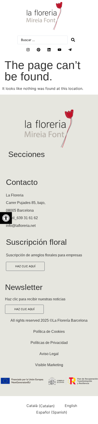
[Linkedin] (49, 49)
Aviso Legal (49, 354)
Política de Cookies (49, 331)
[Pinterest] (38, 49)
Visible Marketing (49, 365)
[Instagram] (28, 49)
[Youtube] (59, 49)
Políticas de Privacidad (49, 343)
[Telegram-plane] (70, 49)
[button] (6, 218)
